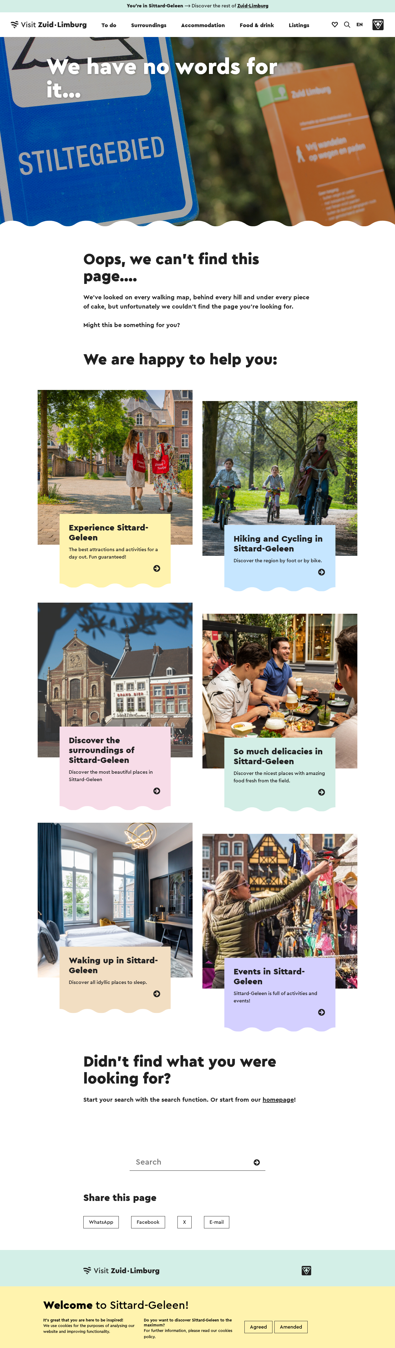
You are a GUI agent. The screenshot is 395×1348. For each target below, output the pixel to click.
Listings (299, 25)
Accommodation (203, 25)
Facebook (148, 1222)
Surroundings (148, 25)
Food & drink (257, 25)
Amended (291, 1327)
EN (359, 24)
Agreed (258, 1327)
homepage (278, 1100)
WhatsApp (101, 1222)
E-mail (217, 1222)
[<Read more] (156, 568)
